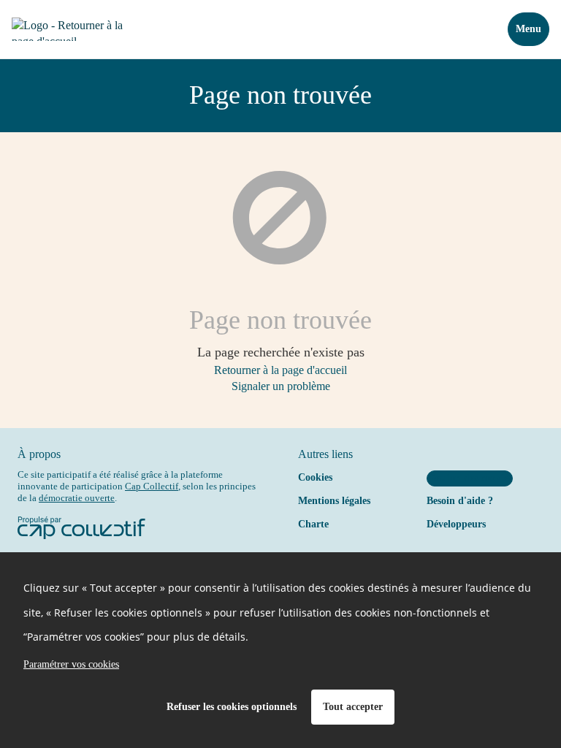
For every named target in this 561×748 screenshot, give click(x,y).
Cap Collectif (151, 486)
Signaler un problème (281, 386)
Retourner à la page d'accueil (280, 370)
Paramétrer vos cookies (71, 664)
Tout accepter (353, 706)
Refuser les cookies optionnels (232, 706)
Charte (313, 524)
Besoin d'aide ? (460, 500)
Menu (528, 28)
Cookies (315, 477)
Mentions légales (334, 500)
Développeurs (456, 524)
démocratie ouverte (77, 497)
